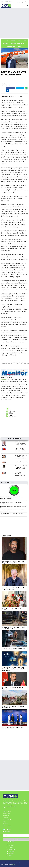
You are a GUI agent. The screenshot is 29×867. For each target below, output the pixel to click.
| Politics (5, 43)
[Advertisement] (14, 22)
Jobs (4, 821)
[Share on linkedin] (7, 90)
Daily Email (11, 851)
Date (3, 83)
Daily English (7, 829)
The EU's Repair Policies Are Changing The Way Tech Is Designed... (13, 649)
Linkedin (11, 853)
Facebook (11, 845)
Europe (12, 40)
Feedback (5, 823)
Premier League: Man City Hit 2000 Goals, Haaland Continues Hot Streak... (21, 467)
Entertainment (9, 46)
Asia (24, 40)
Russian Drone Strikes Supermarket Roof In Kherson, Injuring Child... (13, 628)
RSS (10, 855)
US (5, 40)
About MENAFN (7, 819)
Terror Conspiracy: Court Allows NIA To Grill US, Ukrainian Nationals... (20, 474)
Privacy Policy (6, 813)
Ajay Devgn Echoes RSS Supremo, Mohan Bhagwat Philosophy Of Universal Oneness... (14, 562)
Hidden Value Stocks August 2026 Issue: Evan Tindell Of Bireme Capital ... (21, 443)
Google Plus (12, 849)
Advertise (5, 817)
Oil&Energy (22, 43)
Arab (19, 40)
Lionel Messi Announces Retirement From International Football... (21, 457)
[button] (22, 2)
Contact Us (6, 815)
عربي (18, 2)
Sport (19, 46)
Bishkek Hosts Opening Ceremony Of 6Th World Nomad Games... (13, 728)
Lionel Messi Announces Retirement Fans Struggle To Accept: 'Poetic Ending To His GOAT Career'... (13, 669)
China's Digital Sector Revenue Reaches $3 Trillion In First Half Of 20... (21, 450)
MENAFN (4, 96)
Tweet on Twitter (19, 87)
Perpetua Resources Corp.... (21, 461)
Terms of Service (7, 811)
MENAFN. (10, 862)
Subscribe (16, 839)
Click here (13, 806)
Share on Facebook (10, 87)
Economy (13, 43)
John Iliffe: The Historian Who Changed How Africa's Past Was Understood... (14, 588)
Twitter (11, 847)
